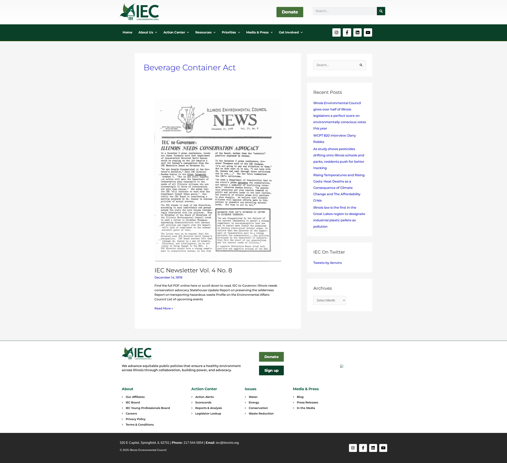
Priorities (229, 32)
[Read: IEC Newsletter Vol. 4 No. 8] (217, 180)
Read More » (163, 308)
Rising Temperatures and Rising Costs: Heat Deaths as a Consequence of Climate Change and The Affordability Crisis (339, 187)
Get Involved (289, 32)
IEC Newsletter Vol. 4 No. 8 (193, 270)
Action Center (174, 32)
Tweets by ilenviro (327, 263)
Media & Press (257, 32)
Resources (203, 32)
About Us (145, 32)
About (127, 389)
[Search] (381, 11)
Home (127, 32)
